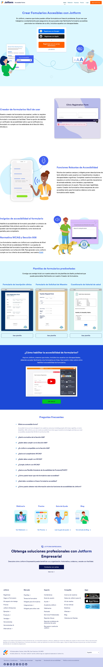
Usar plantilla (17, 335)
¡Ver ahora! (51, 401)
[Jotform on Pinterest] (20, 664)
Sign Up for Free (96, 2)
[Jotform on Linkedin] (11, 664)
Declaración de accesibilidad (52, 660)
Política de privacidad (26, 660)
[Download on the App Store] (92, 600)
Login (87, 2)
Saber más (50, 572)
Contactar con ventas (51, 567)
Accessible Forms (20, 2)
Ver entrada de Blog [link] (82, 530)
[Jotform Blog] (17, 664)
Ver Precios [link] (41, 530)
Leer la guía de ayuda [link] (62, 530)
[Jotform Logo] (7, 2)
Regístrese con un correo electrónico (51, 45)
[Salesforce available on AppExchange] (92, 606)
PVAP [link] (41, 252)
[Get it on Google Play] (92, 595)
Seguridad (38, 660)
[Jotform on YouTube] (23, 664)
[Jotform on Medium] (14, 664)
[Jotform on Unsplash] (26, 664)
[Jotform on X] (8, 664)
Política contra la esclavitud (71, 660)
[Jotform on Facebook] (5, 664)
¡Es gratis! (51, 49)
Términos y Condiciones (11, 660)
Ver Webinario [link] (20, 530)
